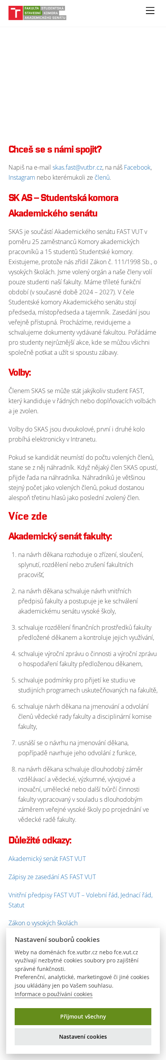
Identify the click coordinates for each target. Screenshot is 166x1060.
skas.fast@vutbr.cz (77, 167)
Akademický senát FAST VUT (47, 858)
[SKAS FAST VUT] (37, 17)
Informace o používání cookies (54, 994)
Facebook (137, 167)
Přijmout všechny (83, 1016)
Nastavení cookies (83, 1036)
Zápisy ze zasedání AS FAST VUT (52, 877)
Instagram (22, 177)
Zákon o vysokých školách (43, 923)
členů (102, 177)
